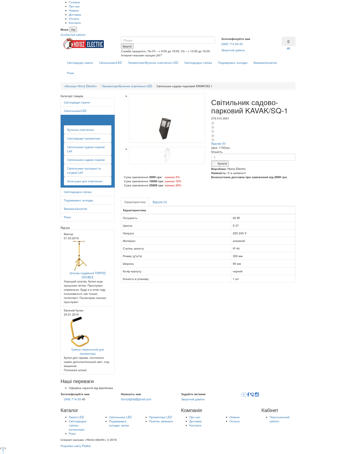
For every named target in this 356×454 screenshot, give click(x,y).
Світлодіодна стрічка (198, 62)
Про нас (74, 6)
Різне (70, 73)
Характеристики (135, 202)
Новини (74, 10)
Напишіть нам (131, 394)
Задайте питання (193, 394)
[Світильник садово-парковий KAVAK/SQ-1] (167, 118)
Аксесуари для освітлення (84, 181)
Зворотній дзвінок (233, 50)
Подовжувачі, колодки (232, 62)
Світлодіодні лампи (80, 62)
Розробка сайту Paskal (76, 446)
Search (127, 46)
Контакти (75, 23)
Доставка (75, 14)
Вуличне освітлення (80, 130)
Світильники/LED (110, 62)
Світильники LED (120, 417)
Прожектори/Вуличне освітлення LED (153, 62)
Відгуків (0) (218, 143)
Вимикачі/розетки (265, 62)
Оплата (74, 18)
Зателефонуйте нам (235, 39)
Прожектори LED (160, 417)
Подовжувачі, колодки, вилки (119, 423)
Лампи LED (76, 417)
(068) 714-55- (73, 399)
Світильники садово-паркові (86, 160)
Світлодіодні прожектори (83, 138)
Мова (64, 29)
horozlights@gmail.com (136, 399)
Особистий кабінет (73, 35)
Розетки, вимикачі (161, 421)
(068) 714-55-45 (232, 44)
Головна (74, 2)
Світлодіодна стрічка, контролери (77, 425)
